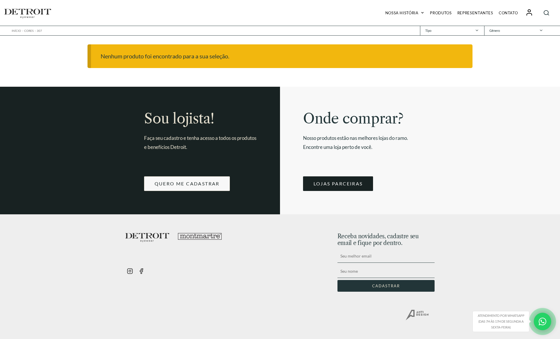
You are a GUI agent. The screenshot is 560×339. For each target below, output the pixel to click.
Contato (508, 13)
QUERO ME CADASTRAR (187, 183)
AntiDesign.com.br (417, 315)
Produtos (441, 13)
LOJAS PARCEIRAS (338, 183)
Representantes (475, 13)
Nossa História (402, 13)
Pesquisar (546, 13)
